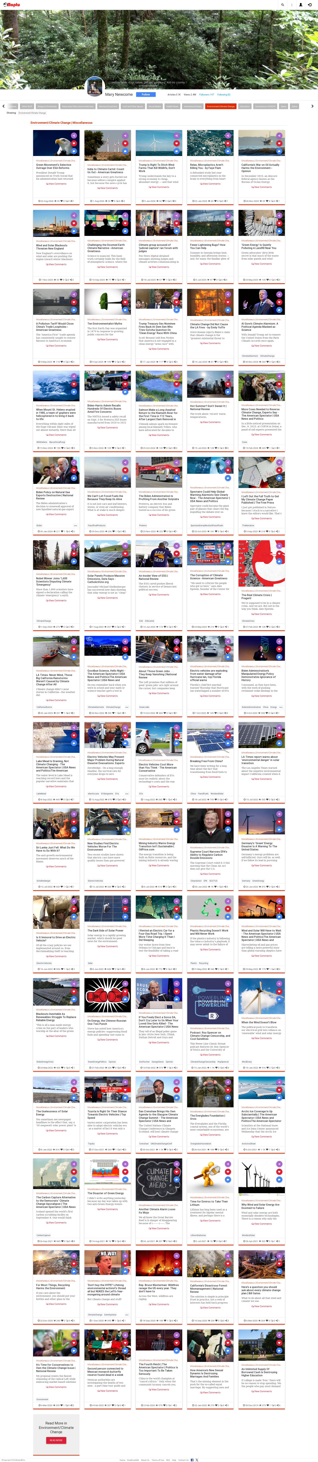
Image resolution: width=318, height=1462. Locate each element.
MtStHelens (42, 442)
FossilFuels (203, 793)
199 (109, 361)
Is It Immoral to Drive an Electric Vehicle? (56, 939)
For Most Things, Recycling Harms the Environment (53, 1286)
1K (212, 886)
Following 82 (224, 94)
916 (264, 1067)
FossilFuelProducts (97, 525)
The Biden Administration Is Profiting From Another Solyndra (159, 497)
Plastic (194, 963)
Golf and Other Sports (133, 106)
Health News (172, 106)
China (265, 707)
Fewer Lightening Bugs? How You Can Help (207, 246)
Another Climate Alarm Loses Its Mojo (157, 1211)
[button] (283, 5)
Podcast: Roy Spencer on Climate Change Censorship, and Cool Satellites (210, 1036)
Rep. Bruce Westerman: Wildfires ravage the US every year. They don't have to (159, 1288)
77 (109, 279)
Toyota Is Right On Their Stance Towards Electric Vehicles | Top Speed (107, 1114)
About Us (145, 1460)
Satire (283, 106)
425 (58, 1067)
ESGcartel (149, 621)
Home (122, 1460)
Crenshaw (144, 1143)
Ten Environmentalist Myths (104, 323)
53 (58, 279)
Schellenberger (43, 881)
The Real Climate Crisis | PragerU (256, 596)
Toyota (91, 1143)
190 (58, 447)
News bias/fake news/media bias (78, 106)
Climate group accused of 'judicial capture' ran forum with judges (158, 248)
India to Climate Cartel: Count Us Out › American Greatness (105, 170)
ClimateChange (267, 355)
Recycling (203, 963)
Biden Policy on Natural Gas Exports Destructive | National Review (54, 495)
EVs (117, 793)
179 (264, 969)
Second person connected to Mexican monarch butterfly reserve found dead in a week (105, 1371)
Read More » (56, 143)
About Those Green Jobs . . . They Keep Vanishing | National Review (158, 674)
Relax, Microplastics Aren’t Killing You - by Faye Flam (206, 166)
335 (109, 712)
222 (161, 531)
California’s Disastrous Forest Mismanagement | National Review (208, 1288)
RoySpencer (223, 1062)
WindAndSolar (248, 1235)
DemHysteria (110, 1314)
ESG (141, 621)
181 (212, 531)
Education (245, 106)
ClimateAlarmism (250, 355)
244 (264, 361)
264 (263, 1320)
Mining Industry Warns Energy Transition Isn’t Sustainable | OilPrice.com (157, 846)
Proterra (143, 525)
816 (58, 1149)
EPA (205, 881)
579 (160, 1405)
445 (58, 799)
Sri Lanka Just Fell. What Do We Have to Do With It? (55, 849)
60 (212, 200)
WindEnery (247, 1062)
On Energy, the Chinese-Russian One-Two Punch (106, 1022)
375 (264, 1405)
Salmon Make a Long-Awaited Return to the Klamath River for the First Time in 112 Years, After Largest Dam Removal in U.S (158, 416)
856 (58, 969)
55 (264, 200)
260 (160, 799)
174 (161, 626)
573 (161, 1067)
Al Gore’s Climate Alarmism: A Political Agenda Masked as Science (259, 327)
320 (109, 886)
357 (109, 626)
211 (58, 531)
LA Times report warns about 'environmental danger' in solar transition (260, 760)
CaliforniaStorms (44, 707)
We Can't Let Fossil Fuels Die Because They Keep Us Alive (105, 497)
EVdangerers (107, 793)
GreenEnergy (258, 881)
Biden (39, 525)
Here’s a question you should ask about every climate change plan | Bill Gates (261, 1290)
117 (161, 361)
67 (160, 279)
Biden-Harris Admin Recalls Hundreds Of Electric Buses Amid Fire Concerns (104, 408)
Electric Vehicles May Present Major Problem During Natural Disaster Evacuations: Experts (106, 760)
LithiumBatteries (198, 1235)
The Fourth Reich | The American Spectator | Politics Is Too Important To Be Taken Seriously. (158, 1369)
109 (109, 447)
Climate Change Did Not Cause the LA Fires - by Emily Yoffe (209, 326)
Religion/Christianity (47, 106)
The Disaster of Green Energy (105, 1193)
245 (264, 447)
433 (58, 886)
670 (110, 799)
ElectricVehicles (95, 881)
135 (264, 279)
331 (58, 712)
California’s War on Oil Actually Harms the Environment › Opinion (260, 168)
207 (160, 1241)
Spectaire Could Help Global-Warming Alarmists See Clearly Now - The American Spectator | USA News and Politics (210, 496)
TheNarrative (248, 525)
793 (212, 799)
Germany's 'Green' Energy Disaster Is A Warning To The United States (259, 846)
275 (58, 626)
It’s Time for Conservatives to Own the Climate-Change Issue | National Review (55, 1368)
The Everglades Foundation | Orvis (207, 1117)
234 (212, 1320)
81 (212, 361)
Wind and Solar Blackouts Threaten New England (51, 247)
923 (263, 1241)
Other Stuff (27, 106)
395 (109, 1320)
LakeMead (41, 793)
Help (174, 1460)
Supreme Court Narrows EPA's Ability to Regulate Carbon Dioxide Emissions (208, 855)
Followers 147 (206, 94)
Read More (56, 1440)
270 (212, 1405)
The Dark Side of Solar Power (105, 930)
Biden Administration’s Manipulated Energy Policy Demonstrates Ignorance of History (258, 675)
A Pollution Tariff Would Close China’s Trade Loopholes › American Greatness (55, 327)
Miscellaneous (42, 160)
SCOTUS (213, 881)
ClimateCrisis (248, 621)
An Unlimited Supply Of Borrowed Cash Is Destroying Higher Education (259, 1372)
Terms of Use (158, 1460)
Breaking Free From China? (206, 761)
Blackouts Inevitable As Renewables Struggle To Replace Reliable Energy (56, 1017)
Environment (42, 1399)
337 (109, 1405)
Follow (146, 94)
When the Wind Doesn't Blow (258, 1022)
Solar (90, 963)
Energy (273, 707)
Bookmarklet (133, 1460)
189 (212, 1149)
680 (109, 969)
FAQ (168, 1460)
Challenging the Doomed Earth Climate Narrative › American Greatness (106, 248)
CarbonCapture (43, 1235)
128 (212, 447)
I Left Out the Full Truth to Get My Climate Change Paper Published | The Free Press (260, 499)
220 (109, 1067)
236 (110, 531)
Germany (246, 881)
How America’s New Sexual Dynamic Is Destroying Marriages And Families (206, 1373)
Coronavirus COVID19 (265, 106)
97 (211, 279)
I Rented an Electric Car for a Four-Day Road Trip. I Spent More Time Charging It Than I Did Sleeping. (157, 935)
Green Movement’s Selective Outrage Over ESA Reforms (53, 166)
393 (58, 1405)
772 (160, 969)
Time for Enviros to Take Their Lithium (209, 1203)
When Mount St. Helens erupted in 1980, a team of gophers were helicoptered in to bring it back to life (56, 414)
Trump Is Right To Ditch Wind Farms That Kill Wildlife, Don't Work (157, 168)
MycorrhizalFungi (57, 442)
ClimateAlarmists (96, 707)
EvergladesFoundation (201, 1143)
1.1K (212, 1067)
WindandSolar (217, 793)
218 (263, 531)
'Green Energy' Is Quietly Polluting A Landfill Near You (258, 246)
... (75, 525)
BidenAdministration (251, 707)
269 (110, 1149)
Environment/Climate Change (221, 106)
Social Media (155, 106)
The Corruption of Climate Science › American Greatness (208, 576)
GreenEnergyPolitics (97, 1062)
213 (212, 626)
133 (161, 447)
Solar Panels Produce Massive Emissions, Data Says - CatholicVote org (106, 578)
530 (263, 799)
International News (193, 106)
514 (160, 886)
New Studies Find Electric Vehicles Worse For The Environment (103, 846)
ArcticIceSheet (249, 1143)
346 (212, 969)
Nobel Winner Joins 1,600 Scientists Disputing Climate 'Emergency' (53, 581)
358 (263, 712)
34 (160, 200)
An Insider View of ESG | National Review (153, 577)
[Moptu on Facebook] (192, 1459)
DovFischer (144, 1062)
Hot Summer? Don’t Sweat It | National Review (208, 407)
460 (161, 712)
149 (212, 712)
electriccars (93, 793)
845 (58, 1241)
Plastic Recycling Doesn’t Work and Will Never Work (209, 932)
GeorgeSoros (158, 1062)
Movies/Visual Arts (108, 106)
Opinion (112, 1062)
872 (263, 886)
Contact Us (183, 1460)
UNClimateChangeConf (161, 1143)
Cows (244, 442)
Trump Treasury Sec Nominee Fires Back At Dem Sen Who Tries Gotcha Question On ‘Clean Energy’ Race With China (158, 328)
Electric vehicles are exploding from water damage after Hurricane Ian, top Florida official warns (208, 675)
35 (58, 200)
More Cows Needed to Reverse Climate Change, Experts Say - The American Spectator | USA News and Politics (260, 414)
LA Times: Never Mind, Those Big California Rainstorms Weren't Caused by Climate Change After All (54, 679)
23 (109, 200)
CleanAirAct (196, 881)
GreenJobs (144, 707)
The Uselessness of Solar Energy (52, 1113)
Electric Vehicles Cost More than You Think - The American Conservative (158, 767)
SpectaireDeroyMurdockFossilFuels (207, 525)
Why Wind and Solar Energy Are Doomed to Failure (260, 1206)
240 (58, 1320)
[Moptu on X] (197, 1459)
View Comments (57, 183)
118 (58, 361)
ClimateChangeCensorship (203, 1062)
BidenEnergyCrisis (45, 1062)
